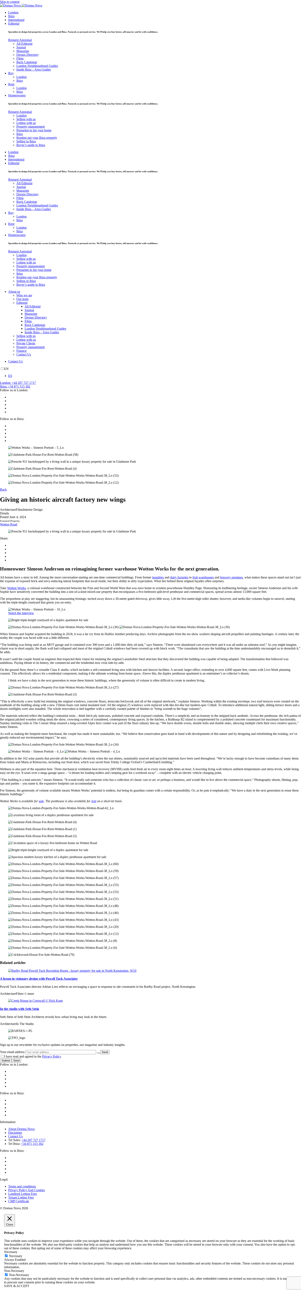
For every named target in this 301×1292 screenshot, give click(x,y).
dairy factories (179, 577)
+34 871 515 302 (32, 1143)
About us (14, 291)
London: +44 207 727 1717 (18, 382)
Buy (11, 73)
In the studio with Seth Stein (19, 1009)
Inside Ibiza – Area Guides (33, 69)
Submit (6, 1060)
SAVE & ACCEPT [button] (16, 1286)
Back (3, 489)
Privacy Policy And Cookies (26, 1190)
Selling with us (26, 119)
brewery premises (231, 577)
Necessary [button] (10, 1252)
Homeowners (17, 95)
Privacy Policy (51, 1056)
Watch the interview (21, 613)
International (16, 20)
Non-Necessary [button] (14, 1270)
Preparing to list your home (33, 130)
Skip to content (9, 1)
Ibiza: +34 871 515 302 (15, 386)
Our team (22, 299)
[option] (154, 376)
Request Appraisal (20, 40)
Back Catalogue (26, 62)
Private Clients (25, 343)
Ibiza (11, 16)
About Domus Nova (21, 1129)
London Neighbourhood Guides (37, 66)
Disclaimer (15, 1132)
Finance (21, 350)
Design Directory (27, 54)
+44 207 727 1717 (33, 1140)
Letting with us (26, 123)
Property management (30, 126)
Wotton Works (16, 588)
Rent (11, 84)
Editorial (13, 23)
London (13, 12)
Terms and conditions (22, 1186)
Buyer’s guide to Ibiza (30, 145)
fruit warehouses (203, 577)
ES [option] (10, 376)
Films (20, 58)
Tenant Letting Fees (21, 1197)
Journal (21, 47)
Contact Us (23, 354)
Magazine (22, 51)
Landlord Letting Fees (22, 1194)
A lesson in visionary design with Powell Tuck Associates (39, 978)
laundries (158, 577)
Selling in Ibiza (26, 141)
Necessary (15, 1256)
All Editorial (24, 43)
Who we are (24, 295)
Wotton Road (8, 524)
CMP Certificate (18, 1201)
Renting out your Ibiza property (36, 137)
